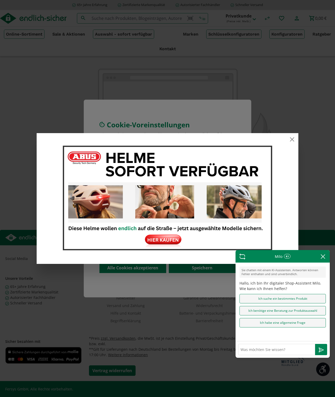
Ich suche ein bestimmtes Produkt (282, 298)
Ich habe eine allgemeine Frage (282, 322)
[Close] (292, 139)
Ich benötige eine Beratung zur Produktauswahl (282, 310)
